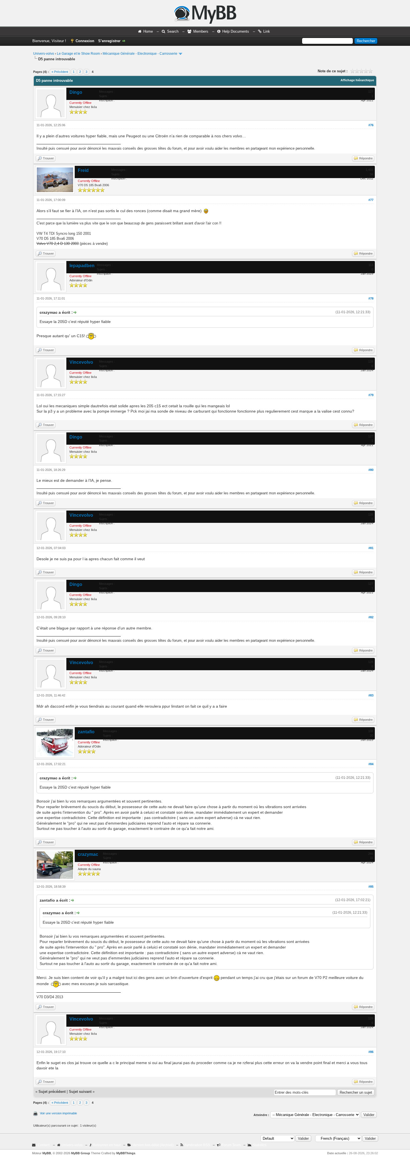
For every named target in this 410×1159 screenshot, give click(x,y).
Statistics (259, 1145)
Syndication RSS (197, 1145)
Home (148, 31)
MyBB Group (80, 1153)
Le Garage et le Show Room (78, 54)
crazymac (88, 854)
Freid (83, 170)
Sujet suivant (80, 1091)
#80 (370, 469)
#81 (370, 548)
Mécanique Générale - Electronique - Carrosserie (140, 54)
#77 (370, 200)
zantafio (86, 731)
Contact (43, 1145)
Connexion (85, 41)
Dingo (75, 92)
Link (266, 31)
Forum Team (231, 1145)
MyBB (46, 1153)
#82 (370, 617)
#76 (370, 125)
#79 (370, 395)
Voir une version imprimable (58, 1113)
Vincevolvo (81, 362)
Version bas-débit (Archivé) (152, 1145)
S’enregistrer (109, 41)
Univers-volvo (43, 54)
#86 (370, 1051)
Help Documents (235, 31)
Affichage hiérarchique (357, 80)
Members (200, 31)
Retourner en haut (106, 1145)
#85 (370, 886)
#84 (370, 764)
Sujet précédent (52, 1091)
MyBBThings (125, 1153)
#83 (370, 695)
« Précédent (60, 71)
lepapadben (82, 265)
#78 (370, 298)
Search (173, 31)
